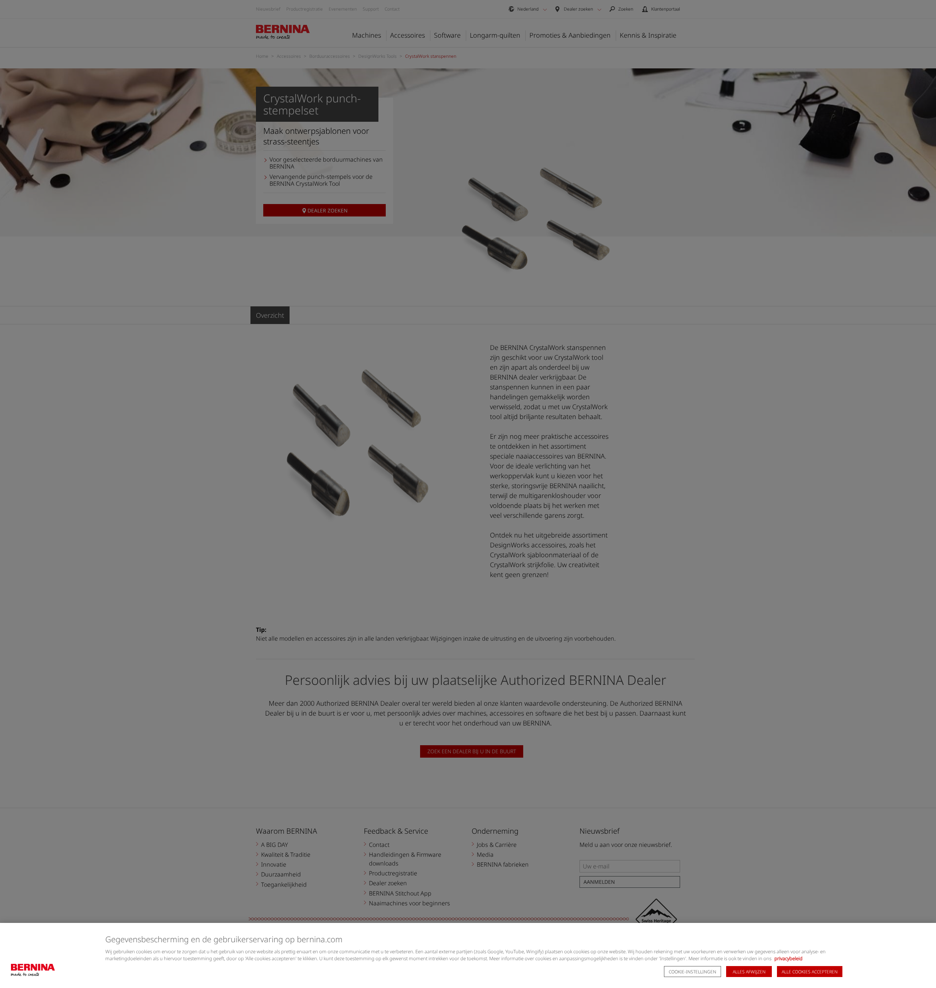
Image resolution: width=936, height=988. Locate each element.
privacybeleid (788, 958)
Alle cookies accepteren (810, 972)
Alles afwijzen (749, 972)
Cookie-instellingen (692, 972)
